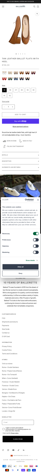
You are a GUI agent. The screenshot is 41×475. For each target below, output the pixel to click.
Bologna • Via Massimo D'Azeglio (13, 393)
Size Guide (5, 329)
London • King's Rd (8, 411)
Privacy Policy (7, 346)
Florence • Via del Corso (10, 386)
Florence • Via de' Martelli (11, 382)
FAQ (3, 318)
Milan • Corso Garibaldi (10, 378)
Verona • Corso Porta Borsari (11, 407)
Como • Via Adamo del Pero (11, 400)
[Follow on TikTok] (19, 450)
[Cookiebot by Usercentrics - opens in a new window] (25, 200)
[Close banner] (38, 200)
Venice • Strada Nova (9, 389)
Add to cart (20, 115)
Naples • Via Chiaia (8, 396)
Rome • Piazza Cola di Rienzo (12, 371)
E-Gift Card (6, 336)
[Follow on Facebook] (3, 450)
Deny (20, 273)
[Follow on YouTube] (13, 450)
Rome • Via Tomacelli (9, 374)
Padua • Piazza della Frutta (11, 404)
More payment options (20, 127)
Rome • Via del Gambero (10, 367)
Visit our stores (7, 364)
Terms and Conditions (9, 354)
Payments (5, 325)
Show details (30, 260)
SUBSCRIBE (18, 439)
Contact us (5, 333)
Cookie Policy (7, 350)
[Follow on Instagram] (8, 450)
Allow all (20, 267)
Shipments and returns (10, 322)
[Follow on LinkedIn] (24, 450)
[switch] (36, 239)
